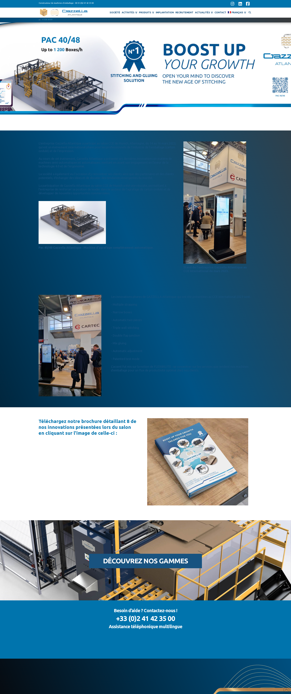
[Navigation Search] (249, 12)
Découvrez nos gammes (145, 561)
